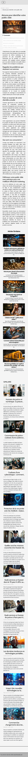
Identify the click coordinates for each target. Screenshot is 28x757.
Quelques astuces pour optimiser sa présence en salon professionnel (14, 249)
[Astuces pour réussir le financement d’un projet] (14, 263)
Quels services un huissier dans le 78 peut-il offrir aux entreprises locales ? (14, 582)
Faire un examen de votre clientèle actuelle (12, 40)
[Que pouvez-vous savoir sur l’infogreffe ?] (14, 286)
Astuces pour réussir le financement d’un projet (14, 272)
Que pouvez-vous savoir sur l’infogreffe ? (14, 295)
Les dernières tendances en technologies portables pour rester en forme (14, 653)
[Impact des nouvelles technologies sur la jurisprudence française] (14, 679)
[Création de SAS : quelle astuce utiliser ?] (14, 309)
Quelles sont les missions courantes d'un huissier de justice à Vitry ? (14, 547)
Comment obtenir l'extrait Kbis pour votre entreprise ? (14, 341)
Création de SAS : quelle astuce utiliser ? (14, 318)
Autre (7, 8)
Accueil (2, 8)
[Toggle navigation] (3, 2)
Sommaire (7, 35)
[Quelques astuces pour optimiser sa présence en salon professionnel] (14, 240)
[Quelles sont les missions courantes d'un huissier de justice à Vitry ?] (14, 536)
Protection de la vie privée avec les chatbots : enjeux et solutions (14, 511)
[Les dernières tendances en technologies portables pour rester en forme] (14, 642)
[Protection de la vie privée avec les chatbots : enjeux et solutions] (14, 499)
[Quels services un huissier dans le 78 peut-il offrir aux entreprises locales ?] (14, 571)
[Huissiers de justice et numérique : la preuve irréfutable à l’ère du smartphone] (14, 390)
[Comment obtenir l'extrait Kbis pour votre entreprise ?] (14, 333)
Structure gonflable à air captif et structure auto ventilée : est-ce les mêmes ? (14, 365)
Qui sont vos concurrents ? (8, 43)
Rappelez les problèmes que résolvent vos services (13, 38)
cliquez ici (23, 75)
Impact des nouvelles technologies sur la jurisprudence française (14, 690)
